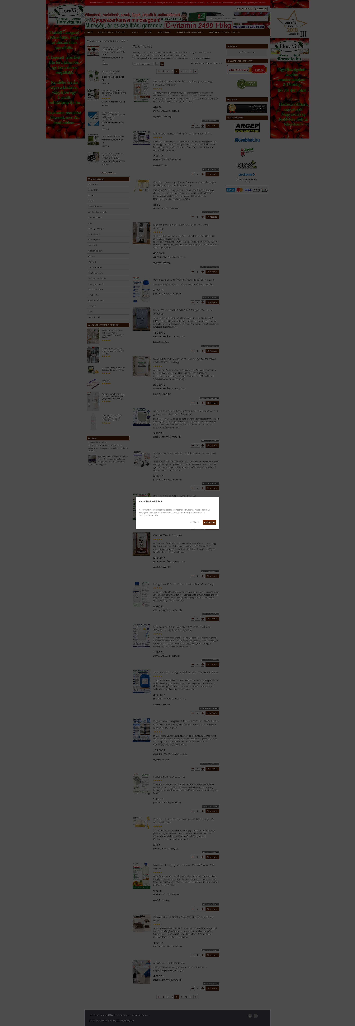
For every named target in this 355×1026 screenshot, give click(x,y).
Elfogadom (210, 522)
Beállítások (194, 522)
